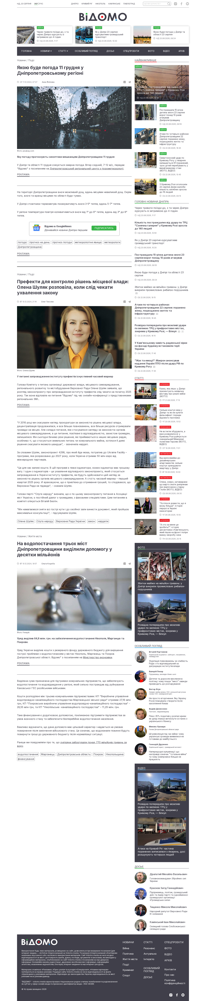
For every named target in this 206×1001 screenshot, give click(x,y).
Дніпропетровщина (29, 246)
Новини (45, 51)
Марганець (47, 754)
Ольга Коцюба (48, 563)
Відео (166, 51)
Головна (26, 51)
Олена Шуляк (26, 521)
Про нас (169, 974)
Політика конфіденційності (174, 982)
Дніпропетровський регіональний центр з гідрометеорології (87, 168)
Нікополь (100, 4)
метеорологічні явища (88, 242)
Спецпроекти (131, 51)
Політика (128, 953)
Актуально (150, 953)
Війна (126, 948)
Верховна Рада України (70, 521)
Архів (182, 51)
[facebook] (181, 3)
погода (22, 242)
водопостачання (28, 754)
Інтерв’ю (149, 959)
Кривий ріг (87, 4)
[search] (168, 3)
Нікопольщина (114, 754)
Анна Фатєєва (48, 82)
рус (41, 4)
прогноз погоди (62, 242)
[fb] (125, 82)
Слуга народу (45, 521)
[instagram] (175, 3)
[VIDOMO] (103, 17)
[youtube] (187, 3)
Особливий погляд (86, 51)
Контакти (170, 969)
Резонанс (149, 948)
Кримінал (128, 969)
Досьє (110, 51)
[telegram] (129, 82)
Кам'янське (114, 4)
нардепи (103, 521)
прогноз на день (39, 242)
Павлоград (129, 4)
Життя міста (35, 536)
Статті (62, 51)
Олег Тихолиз (47, 302)
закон (91, 521)
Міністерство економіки (97, 657)
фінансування (26, 758)
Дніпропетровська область (73, 754)
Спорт (126, 975)
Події (31, 60)
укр (36, 4)
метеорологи (112, 242)
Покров (98, 754)
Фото (151, 51)
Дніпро (75, 4)
